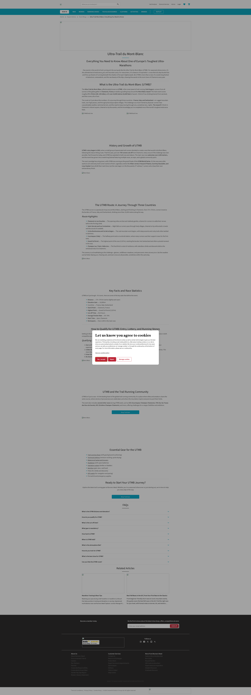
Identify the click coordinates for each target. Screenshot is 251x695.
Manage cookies (124, 359)
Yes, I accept (101, 359)
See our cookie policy (102, 353)
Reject (112, 359)
